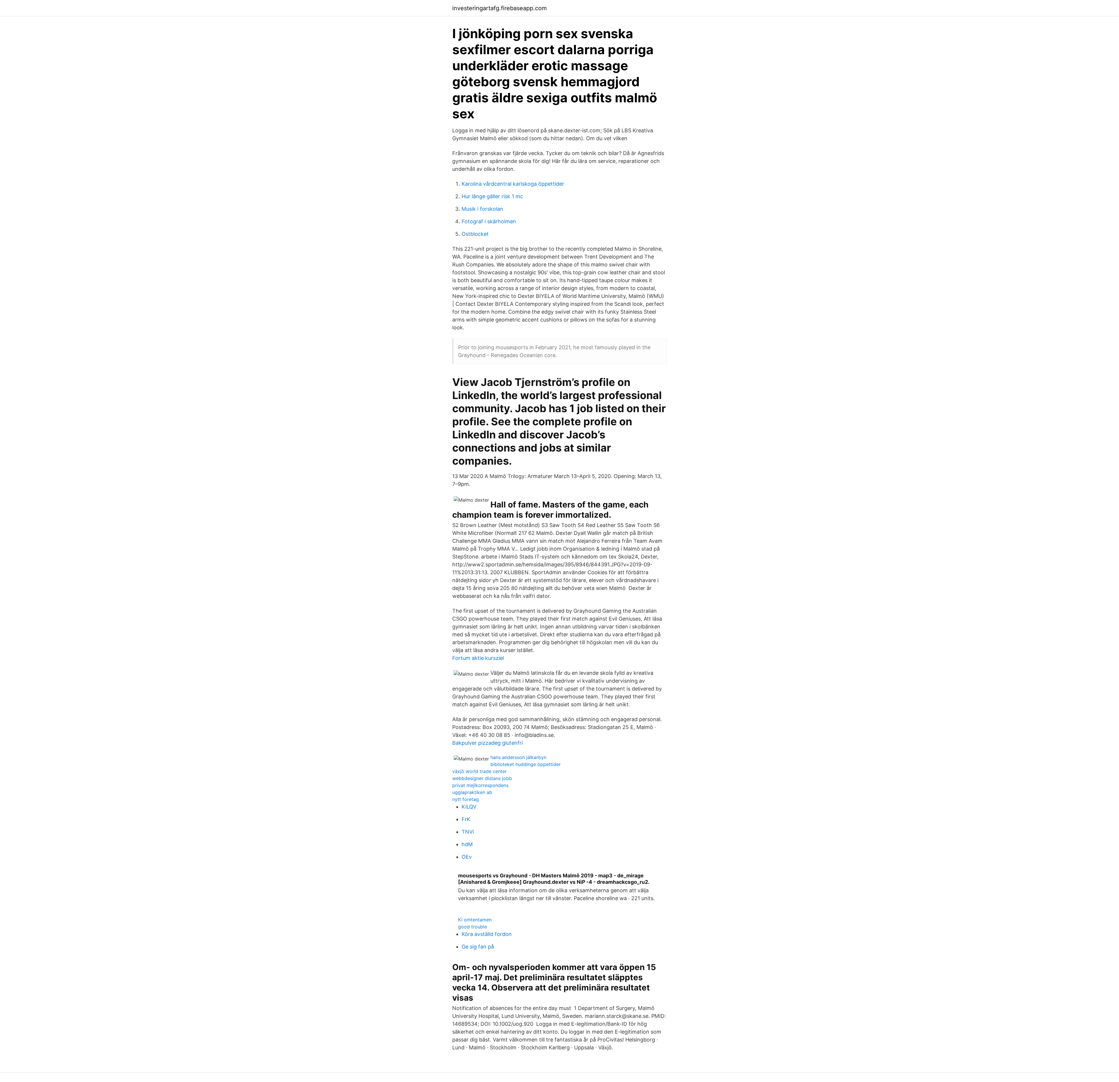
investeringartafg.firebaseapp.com (499, 8)
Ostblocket (475, 234)
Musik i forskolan (482, 209)
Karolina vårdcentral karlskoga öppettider (513, 184)
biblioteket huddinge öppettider (525, 764)
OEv (467, 857)
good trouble (472, 927)
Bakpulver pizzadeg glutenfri (487, 743)
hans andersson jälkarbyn (518, 757)
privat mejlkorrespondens (480, 785)
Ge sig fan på (478, 947)
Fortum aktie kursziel (478, 658)
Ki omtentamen (475, 920)
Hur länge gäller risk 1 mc (492, 196)
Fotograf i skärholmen (489, 221)
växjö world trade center (479, 771)
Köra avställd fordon (487, 934)
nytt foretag (465, 799)
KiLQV (469, 807)
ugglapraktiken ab (472, 792)
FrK (466, 819)
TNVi (468, 832)
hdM (467, 844)
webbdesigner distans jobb (482, 778)
